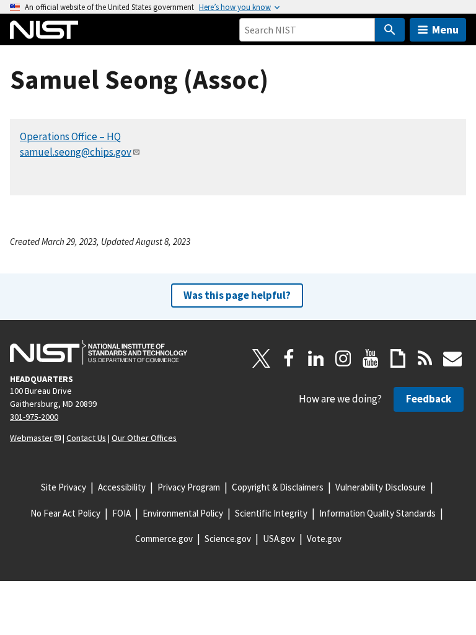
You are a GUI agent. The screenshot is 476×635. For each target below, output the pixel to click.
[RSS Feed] (425, 358)
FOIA (121, 513)
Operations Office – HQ (70, 136)
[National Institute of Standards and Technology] (98, 352)
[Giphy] (398, 358)
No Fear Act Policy (65, 513)
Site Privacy (63, 487)
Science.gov (228, 538)
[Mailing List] (452, 358)
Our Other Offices (144, 437)
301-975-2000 (34, 416)
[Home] (44, 30)
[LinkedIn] (316, 358)
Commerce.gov (164, 538)
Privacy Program (188, 487)
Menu (445, 29)
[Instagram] (343, 358)
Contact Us (86, 437)
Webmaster (31, 437)
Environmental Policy (183, 513)
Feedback (428, 399)
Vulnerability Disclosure (380, 487)
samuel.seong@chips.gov (75, 152)
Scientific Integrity (271, 513)
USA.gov (279, 538)
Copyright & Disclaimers (278, 487)
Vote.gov (324, 538)
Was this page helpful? (237, 295)
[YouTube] (370, 358)
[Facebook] (288, 358)
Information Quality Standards (377, 513)
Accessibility (122, 487)
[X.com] (261, 358)
